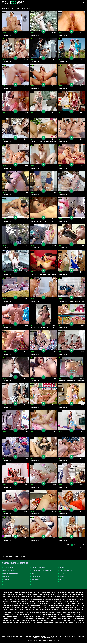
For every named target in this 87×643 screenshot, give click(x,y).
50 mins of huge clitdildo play (41, 582)
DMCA (44, 640)
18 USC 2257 (37, 640)
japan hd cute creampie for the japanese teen (41, 570)
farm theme (35, 576)
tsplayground (8, 567)
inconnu (6, 576)
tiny (32, 573)
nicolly (61, 567)
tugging (6, 579)
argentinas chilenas (10, 570)
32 (80, 547)
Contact (30, 640)
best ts (62, 582)
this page (35, 638)
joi (60, 579)
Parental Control (53, 640)
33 (83, 545)
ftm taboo (35, 579)
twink (61, 573)
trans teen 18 (7, 582)
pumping (62, 576)
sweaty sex (7, 585)
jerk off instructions (66, 570)
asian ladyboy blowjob (39, 585)
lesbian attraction (38, 567)
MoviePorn (13, 2)
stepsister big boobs (10, 573)
